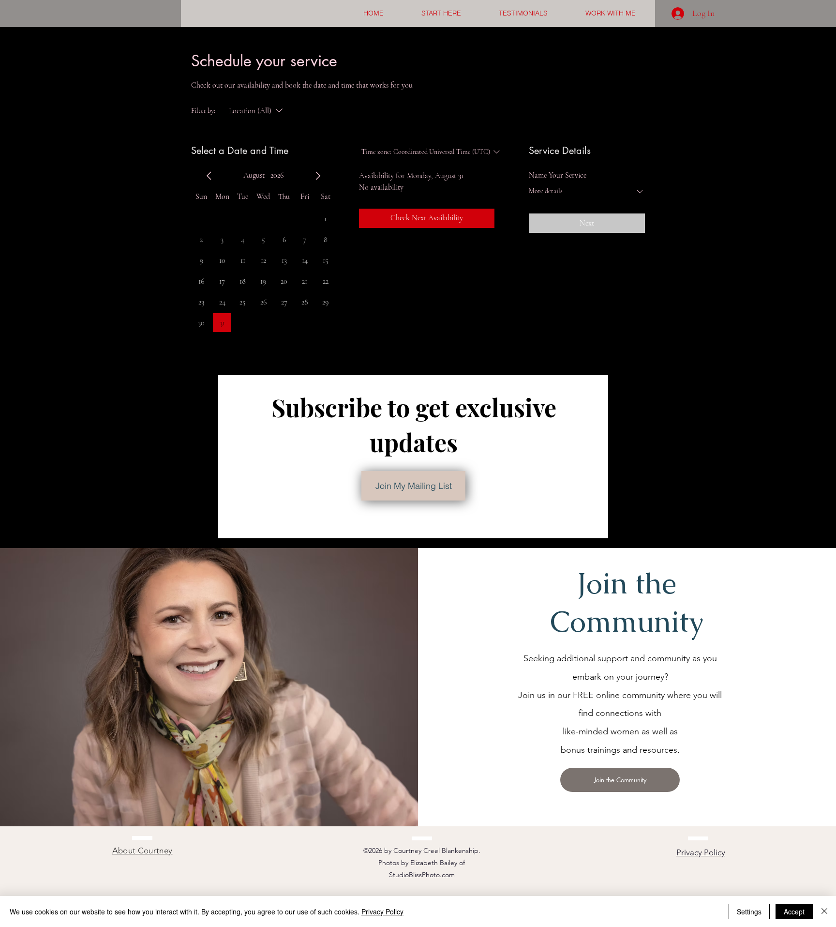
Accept (794, 911)
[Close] (824, 911)
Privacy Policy (382, 911)
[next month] (318, 176)
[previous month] (209, 176)
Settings (749, 911)
